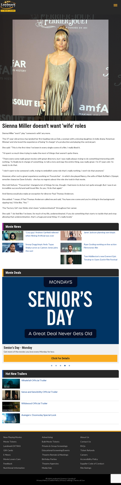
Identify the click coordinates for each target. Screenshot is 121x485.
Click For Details (60, 358)
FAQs (82, 446)
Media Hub (47, 468)
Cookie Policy (54, 480)
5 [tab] (69, 365)
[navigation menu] (115, 5)
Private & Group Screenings (55, 446)
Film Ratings (85, 468)
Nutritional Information (14, 468)
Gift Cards (8, 450)
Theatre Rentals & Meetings (55, 454)
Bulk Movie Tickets (50, 441)
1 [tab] (51, 365)
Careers (84, 454)
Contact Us (85, 441)
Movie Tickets (10, 441)
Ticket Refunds (87, 450)
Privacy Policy (42, 480)
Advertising (47, 437)
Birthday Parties (49, 459)
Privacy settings (66, 480)
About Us (84, 437)
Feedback (7, 463)
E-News (7, 454)
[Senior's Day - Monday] (60, 310)
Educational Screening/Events (56, 450)
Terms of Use (79, 480)
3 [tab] (60, 365)
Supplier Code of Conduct (92, 463)
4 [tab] (64, 365)
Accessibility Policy (89, 459)
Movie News (13, 226)
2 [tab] (56, 365)
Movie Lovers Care (12, 459)
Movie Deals (13, 272)
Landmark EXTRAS (12, 446)
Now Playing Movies (12, 437)
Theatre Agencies (50, 463)
